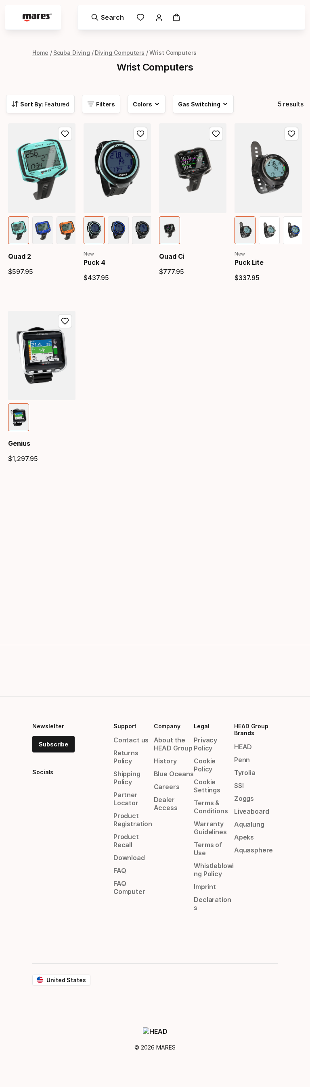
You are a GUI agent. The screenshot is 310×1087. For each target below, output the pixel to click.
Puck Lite (249, 262)
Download (129, 858)
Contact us (131, 740)
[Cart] (176, 17)
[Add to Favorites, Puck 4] (140, 134)
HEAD (243, 747)
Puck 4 (94, 262)
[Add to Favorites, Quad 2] (65, 134)
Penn (242, 760)
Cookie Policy (205, 765)
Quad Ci (171, 256)
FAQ (119, 871)
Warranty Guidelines (210, 828)
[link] (140, 17)
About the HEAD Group (173, 744)
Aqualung (249, 824)
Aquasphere (253, 850)
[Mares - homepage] (37, 17)
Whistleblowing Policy (214, 870)
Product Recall (126, 841)
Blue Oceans (174, 774)
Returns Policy (125, 757)
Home (40, 52)
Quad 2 (19, 256)
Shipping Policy (126, 778)
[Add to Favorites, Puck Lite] (291, 134)
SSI (238, 785)
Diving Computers (120, 52)
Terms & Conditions (211, 807)
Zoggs (244, 798)
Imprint (205, 887)
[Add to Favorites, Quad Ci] (216, 134)
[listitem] (18, 230)
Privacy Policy (205, 744)
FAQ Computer (129, 887)
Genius (19, 443)
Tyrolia (245, 773)
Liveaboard (251, 811)
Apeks (244, 837)
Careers (167, 787)
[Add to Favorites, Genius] (65, 321)
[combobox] (40, 104)
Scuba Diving (71, 52)
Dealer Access (166, 804)
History (165, 761)
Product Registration (132, 820)
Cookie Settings (207, 786)
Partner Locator (125, 799)
